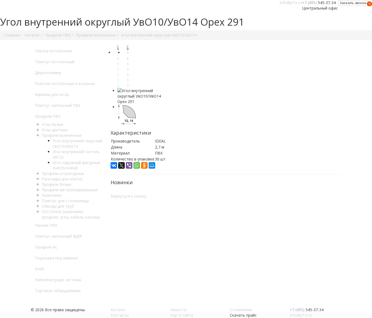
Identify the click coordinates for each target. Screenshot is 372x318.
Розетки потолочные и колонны (65, 83)
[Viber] (129, 165)
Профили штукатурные (63, 173)
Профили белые (56, 184)
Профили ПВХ (47, 116)
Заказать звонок (353, 3)
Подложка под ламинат (57, 258)
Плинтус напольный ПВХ (57, 105)
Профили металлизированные (70, 189)
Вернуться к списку (128, 196)
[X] (121, 165)
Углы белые (52, 124)
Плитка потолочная (53, 50)
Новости (178, 309)
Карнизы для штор (52, 94)
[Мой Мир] (152, 165)
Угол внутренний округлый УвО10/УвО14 (77, 143)
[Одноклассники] (144, 165)
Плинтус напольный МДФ (58, 236)
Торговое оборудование (58, 290)
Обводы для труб (58, 206)
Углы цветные (55, 129)
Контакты (120, 315)
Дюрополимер (48, 72)
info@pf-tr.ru (291, 2)
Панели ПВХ (46, 225)
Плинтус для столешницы (65, 200)
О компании (241, 309)
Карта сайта (181, 315)
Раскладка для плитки (62, 178)
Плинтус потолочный (54, 61)
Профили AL (46, 247)
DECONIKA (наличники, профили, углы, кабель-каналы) (71, 214)
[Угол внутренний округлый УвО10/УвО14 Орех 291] (118, 67)
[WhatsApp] (136, 165)
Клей (39, 268)
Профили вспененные (62, 135)
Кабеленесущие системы (58, 279)
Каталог (118, 309)
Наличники (52, 195)
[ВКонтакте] (114, 165)
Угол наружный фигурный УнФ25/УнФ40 (76, 165)
